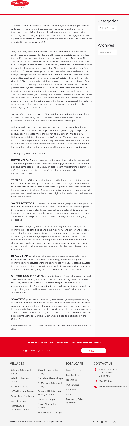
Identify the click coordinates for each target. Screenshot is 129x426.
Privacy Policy (39, 421)
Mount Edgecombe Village (48, 372)
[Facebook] (93, 422)
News (69, 395)
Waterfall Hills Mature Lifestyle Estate (49, 393)
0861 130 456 (105, 381)
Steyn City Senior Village (47, 406)
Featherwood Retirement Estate (19, 407)
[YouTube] (97, 422)
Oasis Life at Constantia (22, 396)
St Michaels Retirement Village (50, 385)
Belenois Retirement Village (20, 372)
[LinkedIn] (101, 422)
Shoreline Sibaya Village (50, 378)
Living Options (73, 370)
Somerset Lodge (46, 400)
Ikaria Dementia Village (50, 413)
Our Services (72, 385)
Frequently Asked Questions (75, 401)
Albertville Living (19, 387)
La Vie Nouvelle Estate (22, 391)
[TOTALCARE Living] (27, 4)
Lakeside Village (18, 401)
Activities (71, 390)
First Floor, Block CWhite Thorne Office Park (108, 373)
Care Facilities (73, 375)
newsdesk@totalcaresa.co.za (113, 387)
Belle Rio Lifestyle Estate (19, 380)
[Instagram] (106, 422)
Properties (71, 380)
